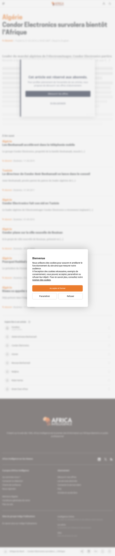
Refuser (70, 296)
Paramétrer (44, 296)
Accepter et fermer (57, 288)
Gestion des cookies (41, 280)
